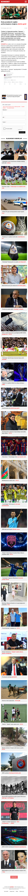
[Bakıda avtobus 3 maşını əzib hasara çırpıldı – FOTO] (14, 736)
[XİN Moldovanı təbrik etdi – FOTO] (14, 469)
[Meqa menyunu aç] (25, 1)
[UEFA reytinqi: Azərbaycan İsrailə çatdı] (14, 761)
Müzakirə (5, 109)
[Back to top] (24, 892)
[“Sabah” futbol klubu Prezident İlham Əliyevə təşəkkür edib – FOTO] (14, 541)
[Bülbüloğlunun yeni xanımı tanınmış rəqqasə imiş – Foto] (14, 859)
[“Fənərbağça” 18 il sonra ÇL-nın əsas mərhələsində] (14, 493)
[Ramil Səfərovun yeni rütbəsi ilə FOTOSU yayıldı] (14, 274)
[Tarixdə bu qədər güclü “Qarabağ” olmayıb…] (14, 298)
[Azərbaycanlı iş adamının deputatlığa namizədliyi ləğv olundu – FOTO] (14, 420)
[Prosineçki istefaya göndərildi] (14, 665)
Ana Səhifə (6, 891)
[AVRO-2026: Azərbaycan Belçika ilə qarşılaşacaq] (14, 835)
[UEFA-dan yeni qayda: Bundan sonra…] (14, 518)
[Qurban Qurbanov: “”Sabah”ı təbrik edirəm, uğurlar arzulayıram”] (14, 640)
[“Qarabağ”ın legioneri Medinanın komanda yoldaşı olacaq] (14, 567)
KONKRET (12, 886)
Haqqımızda (12, 891)
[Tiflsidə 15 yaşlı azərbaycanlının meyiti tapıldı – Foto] (14, 200)
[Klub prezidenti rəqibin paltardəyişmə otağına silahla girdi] (14, 12)
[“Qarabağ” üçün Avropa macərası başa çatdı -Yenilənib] (14, 346)
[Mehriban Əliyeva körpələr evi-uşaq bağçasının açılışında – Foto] (14, 592)
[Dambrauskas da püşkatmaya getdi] (14, 397)
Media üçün (22, 891)
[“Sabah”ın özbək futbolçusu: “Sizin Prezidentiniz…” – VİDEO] (14, 810)
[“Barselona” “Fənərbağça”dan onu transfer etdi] (14, 445)
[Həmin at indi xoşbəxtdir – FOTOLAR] (14, 689)
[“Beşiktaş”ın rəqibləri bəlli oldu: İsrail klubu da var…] (14, 225)
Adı (3, 117)
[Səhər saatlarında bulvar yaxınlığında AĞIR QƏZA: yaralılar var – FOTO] (14, 321)
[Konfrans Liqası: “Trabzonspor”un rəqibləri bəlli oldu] (14, 175)
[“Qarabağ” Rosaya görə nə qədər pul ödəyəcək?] (14, 250)
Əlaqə (17, 891)
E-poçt (4, 122)
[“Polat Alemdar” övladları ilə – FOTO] (14, 617)
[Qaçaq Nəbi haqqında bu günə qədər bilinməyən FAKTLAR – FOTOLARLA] (14, 785)
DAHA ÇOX (14, 877)
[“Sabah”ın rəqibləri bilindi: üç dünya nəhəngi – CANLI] (14, 372)
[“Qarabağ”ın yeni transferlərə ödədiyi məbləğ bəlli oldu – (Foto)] (14, 150)
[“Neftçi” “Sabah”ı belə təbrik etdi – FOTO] (14, 713)
